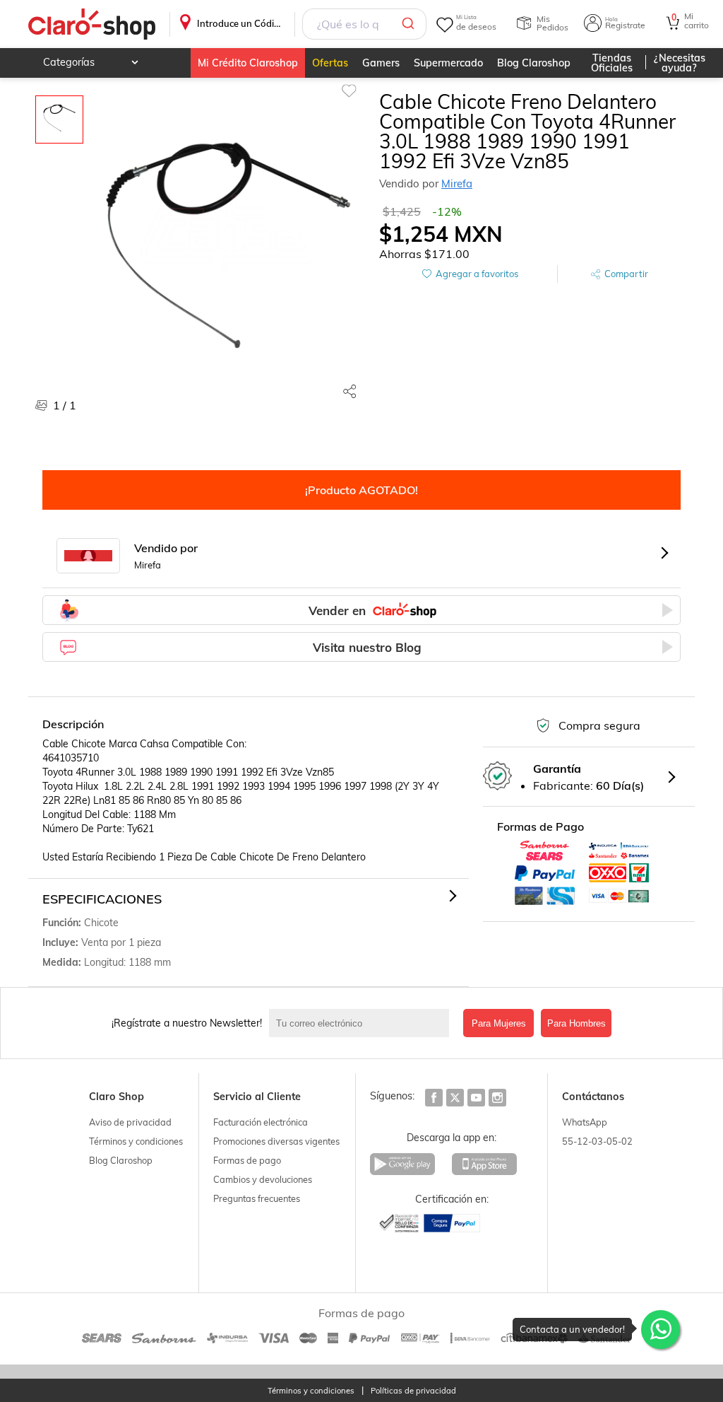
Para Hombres (576, 1023)
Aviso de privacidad (130, 1122)
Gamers (381, 63)
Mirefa (456, 183)
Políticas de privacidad (413, 1391)
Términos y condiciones (136, 1141)
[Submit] (410, 24)
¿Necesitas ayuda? (679, 63)
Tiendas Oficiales (612, 63)
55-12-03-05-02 (597, 1141)
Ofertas (330, 63)
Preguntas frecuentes (256, 1198)
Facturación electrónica (260, 1122)
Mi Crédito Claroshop (248, 63)
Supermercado (448, 63)
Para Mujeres (499, 1023)
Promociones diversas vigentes (276, 1141)
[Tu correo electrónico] (362, 1023)
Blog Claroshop (533, 63)
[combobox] (364, 24)
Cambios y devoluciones (262, 1179)
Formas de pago (247, 1160)
